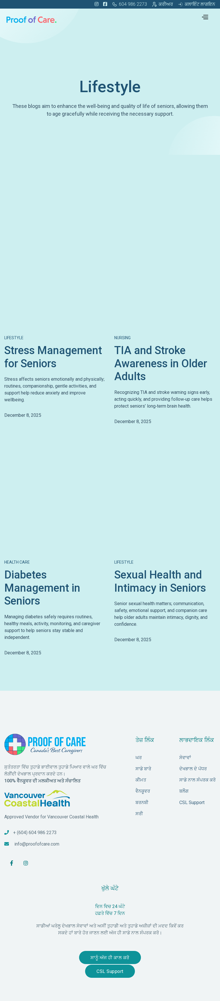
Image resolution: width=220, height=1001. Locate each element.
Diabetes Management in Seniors (42, 587)
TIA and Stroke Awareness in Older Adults (160, 363)
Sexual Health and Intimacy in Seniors (160, 581)
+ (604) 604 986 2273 (35, 832)
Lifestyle (13, 337)
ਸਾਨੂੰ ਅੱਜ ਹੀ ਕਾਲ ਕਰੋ (110, 957)
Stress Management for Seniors (53, 357)
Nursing (122, 337)
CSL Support (110, 971)
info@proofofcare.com (36, 844)
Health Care (17, 562)
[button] (205, 16)
